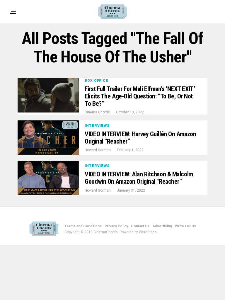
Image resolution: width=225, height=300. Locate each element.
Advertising (162, 226)
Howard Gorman (98, 150)
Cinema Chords (97, 112)
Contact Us (140, 226)
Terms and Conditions (83, 226)
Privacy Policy (116, 226)
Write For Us (185, 226)
